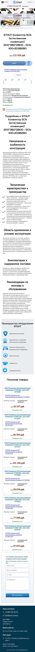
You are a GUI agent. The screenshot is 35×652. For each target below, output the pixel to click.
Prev (4, 82)
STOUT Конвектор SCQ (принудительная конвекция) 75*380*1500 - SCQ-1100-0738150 (17, 527)
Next (31, 82)
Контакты (25, 6)
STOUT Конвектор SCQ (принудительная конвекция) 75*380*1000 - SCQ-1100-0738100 (17, 499)
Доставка (6, 619)
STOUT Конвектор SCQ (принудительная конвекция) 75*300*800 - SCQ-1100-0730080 (17, 473)
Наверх (30, 2)
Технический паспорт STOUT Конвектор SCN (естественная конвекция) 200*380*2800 (18, 110)
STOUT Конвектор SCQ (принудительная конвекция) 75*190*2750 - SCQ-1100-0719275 (17, 444)
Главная (3, 26)
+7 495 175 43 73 (14, 6)
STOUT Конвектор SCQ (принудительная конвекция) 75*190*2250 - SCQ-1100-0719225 (17, 416)
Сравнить (19, 75)
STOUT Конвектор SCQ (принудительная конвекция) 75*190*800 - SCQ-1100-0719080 (17, 390)
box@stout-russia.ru (11, 615)
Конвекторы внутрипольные (14, 26)
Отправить (17, 595)
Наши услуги (8, 622)
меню (6, 2)
